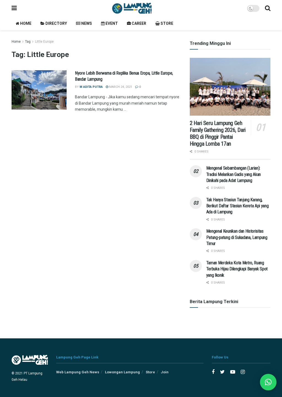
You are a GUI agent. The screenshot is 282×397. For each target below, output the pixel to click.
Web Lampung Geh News (77, 372)
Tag (28, 41)
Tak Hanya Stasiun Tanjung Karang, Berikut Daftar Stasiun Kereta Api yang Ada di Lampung (237, 206)
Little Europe (44, 41)
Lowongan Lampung (122, 372)
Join (165, 372)
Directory (56, 23)
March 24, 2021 (120, 87)
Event (111, 23)
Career (138, 23)
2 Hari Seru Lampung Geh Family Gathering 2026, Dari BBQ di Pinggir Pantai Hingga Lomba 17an (218, 133)
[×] (268, 382)
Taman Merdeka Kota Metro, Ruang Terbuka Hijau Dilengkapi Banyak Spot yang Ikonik (237, 269)
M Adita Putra (91, 87)
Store (166, 23)
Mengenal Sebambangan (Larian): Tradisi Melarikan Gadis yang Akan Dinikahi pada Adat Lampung (233, 174)
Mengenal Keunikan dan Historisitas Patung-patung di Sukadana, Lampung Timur (236, 237)
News (86, 23)
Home (25, 23)
